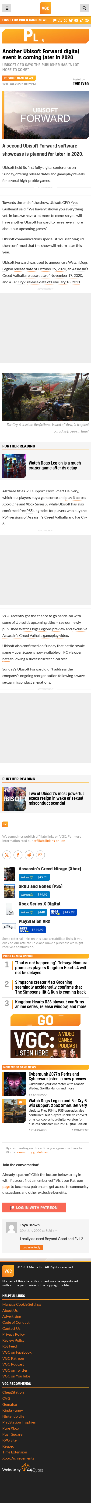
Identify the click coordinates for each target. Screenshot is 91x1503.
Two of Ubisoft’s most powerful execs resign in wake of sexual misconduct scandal (56, 799)
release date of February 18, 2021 (53, 282)
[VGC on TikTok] (81, 20)
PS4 (5, 517)
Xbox (50, 491)
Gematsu (9, 1404)
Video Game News (20, 78)
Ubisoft (8, 167)
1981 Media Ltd (32, 1267)
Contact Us (11, 1328)
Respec (8, 1446)
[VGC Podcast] (60, 20)
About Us (10, 1310)
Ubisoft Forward (30, 669)
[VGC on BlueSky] (71, 20)
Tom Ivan (81, 83)
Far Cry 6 (19, 282)
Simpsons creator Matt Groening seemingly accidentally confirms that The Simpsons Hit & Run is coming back (50, 987)
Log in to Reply (31, 1247)
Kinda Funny (12, 1410)
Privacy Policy (13, 1334)
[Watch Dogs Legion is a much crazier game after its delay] (14, 466)
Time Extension (14, 1452)
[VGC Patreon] (54, 20)
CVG (6, 1398)
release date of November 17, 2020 (54, 275)
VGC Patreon (13, 1358)
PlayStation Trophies (19, 1422)
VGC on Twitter (15, 1370)
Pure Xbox (10, 1428)
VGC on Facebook (17, 1352)
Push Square (12, 1434)
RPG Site (9, 1440)
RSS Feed (9, 1346)
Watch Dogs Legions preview (42, 629)
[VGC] (45, 8)
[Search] (84, 8)
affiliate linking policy (49, 841)
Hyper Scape (22, 652)
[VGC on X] (65, 20)
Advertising (11, 1316)
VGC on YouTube (16, 1376)
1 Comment (80, 1130)
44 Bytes (32, 1468)
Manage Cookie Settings (21, 1304)
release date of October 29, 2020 (40, 269)
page (6, 1186)
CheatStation (13, 1392)
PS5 (29, 510)
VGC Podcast (13, 1364)
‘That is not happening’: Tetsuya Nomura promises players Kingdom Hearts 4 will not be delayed (51, 968)
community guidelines (32, 1152)
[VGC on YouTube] (76, 20)
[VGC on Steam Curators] (87, 20)
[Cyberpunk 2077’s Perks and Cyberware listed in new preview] (14, 1084)
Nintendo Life (13, 1416)
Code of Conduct (16, 1322)
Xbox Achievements (18, 1458)
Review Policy (13, 1340)
